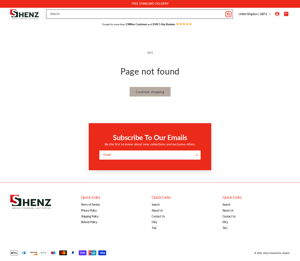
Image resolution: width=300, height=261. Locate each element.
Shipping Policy (90, 216)
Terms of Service (90, 204)
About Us (157, 210)
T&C (154, 228)
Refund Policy (89, 222)
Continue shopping (150, 92)
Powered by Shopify (280, 253)
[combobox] (139, 14)
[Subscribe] (196, 155)
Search (156, 204)
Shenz (266, 253)
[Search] (228, 14)
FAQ (154, 222)
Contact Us (158, 216)
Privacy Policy (89, 210)
